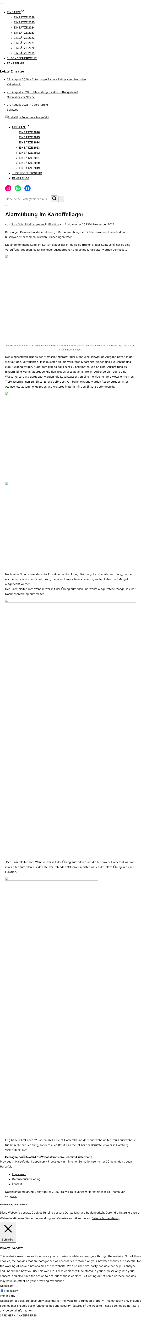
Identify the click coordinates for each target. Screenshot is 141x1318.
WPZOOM (11, 1196)
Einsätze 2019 (24, 53)
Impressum (19, 1174)
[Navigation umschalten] (1, 3)
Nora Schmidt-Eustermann (28, 224)
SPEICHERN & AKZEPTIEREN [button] (18, 1315)
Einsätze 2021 (24, 43)
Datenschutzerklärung (26, 1179)
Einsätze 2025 (24, 22)
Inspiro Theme (110, 1191)
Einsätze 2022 (24, 37)
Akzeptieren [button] (82, 1218)
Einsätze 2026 (24, 17)
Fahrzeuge (15, 63)
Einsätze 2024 (24, 27)
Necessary (11, 1290)
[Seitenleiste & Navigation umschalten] (6, 205)
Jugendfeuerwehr (22, 58)
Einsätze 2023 (24, 32)
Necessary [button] (7, 1285)
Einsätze (14, 12)
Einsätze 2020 (24, 48)
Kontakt (17, 1184)
